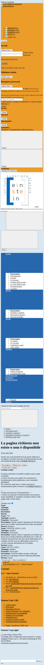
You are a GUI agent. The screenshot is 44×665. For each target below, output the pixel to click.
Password (26, 55)
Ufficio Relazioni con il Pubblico (18, 611)
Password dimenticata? (9, 59)
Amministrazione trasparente (16, 622)
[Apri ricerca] (24, 221)
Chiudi (4, 112)
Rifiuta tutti (20, 465)
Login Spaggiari (18, 97)
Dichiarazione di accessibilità (16, 613)
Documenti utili (11, 431)
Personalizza (6, 465)
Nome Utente (28, 53)
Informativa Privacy (13, 609)
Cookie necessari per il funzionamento (15, 493)
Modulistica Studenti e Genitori (17, 435)
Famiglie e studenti (13, 433)
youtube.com (6, 503)
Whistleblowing (11, 617)
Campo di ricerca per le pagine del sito (15, 406)
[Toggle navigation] (19, 239)
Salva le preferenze (19, 560)
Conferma (12, 171)
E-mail (25, 89)
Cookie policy (11, 605)
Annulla (4, 171)
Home (8, 429)
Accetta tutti (9, 468)
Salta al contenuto (7, 2)
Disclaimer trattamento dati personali (14, 643)
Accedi (4, 41)
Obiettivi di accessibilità (14, 615)
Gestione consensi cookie (15, 620)
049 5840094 (14, 582)
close (4, 250)
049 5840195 (14, 579)
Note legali (10, 607)
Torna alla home (7, 453)
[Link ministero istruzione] (11, 4)
